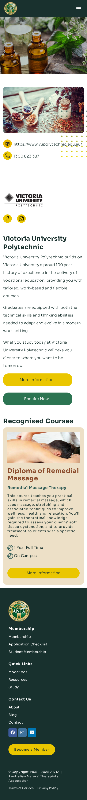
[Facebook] (12, 732)
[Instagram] (22, 732)
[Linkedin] (32, 732)
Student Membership (27, 652)
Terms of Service (21, 788)
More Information (37, 379)
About (14, 707)
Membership (19, 636)
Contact (15, 722)
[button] (79, 8)
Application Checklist (27, 644)
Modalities (17, 672)
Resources (17, 679)
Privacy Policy (47, 788)
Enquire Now (36, 399)
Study (13, 687)
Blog (12, 715)
